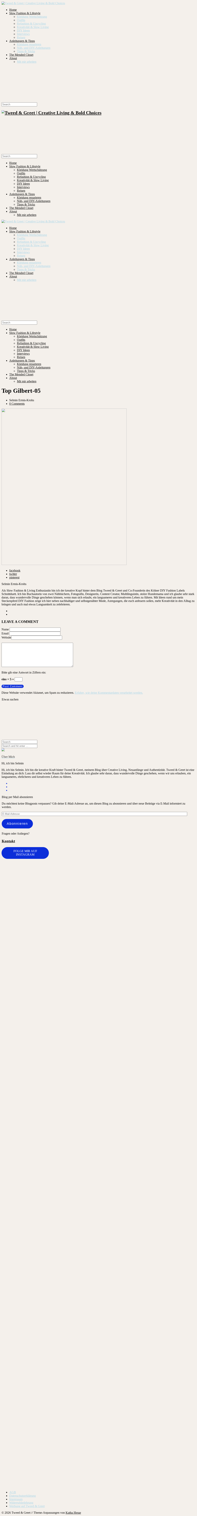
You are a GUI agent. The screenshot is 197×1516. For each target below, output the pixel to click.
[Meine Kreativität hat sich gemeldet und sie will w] (82, 963)
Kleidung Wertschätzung (32, 16)
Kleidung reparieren (29, 44)
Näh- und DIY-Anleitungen (33, 47)
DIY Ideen (23, 30)
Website (6, 637)
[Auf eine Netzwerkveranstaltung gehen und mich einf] (18, 1337)
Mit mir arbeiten (26, 61)
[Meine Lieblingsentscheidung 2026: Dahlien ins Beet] (114, 911)
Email (5, 633)
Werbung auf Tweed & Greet (27, 1506)
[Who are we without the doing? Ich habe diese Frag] (82, 1294)
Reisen (21, 37)
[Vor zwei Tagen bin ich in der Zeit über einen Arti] (147, 1035)
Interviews (23, 34)
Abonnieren (17, 824)
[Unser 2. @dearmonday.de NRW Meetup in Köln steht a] (147, 1299)
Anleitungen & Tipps (22, 41)
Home (13, 9)
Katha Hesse (73, 1512)
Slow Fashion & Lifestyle (24, 13)
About (13, 58)
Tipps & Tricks (26, 51)
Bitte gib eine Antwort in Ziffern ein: (24, 672)
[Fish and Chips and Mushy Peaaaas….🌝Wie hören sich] (50, 904)
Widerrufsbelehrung (21, 1502)
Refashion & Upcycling (31, 23)
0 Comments (17, 403)
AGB (12, 1492)
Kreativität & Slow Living (33, 27)
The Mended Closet (21, 54)
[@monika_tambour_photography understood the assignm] (50, 1294)
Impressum (16, 1499)
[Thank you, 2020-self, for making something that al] (114, 1219)
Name (5, 629)
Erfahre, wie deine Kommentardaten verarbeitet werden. (109, 692)
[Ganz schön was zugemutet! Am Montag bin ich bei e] (179, 1346)
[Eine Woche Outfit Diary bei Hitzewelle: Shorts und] (18, 874)
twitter (13, 574)
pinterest (14, 577)
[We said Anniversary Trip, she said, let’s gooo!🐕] (179, 869)
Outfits (21, 20)
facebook (14, 570)
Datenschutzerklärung (22, 1495)
